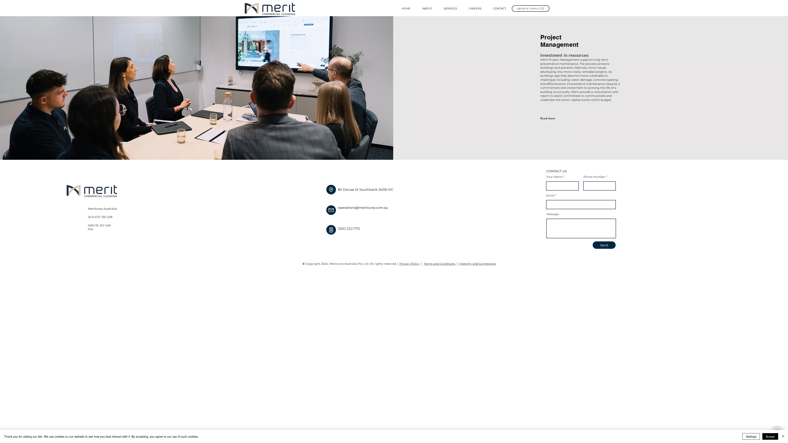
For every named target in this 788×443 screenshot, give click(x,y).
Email (550, 195)
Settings (751, 436)
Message (552, 214)
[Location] (331, 189)
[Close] (783, 436)
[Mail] (331, 210)
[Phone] (331, 230)
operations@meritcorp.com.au (363, 208)
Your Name (554, 176)
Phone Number (594, 176)
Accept (770, 436)
